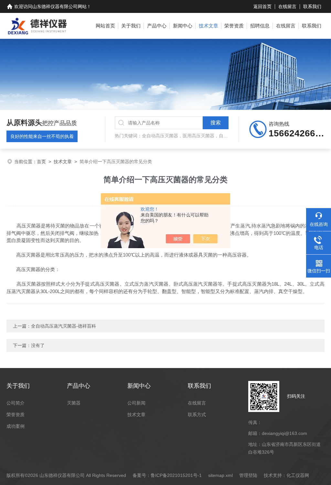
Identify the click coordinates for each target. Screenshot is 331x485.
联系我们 (312, 6)
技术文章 (208, 25)
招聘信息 (260, 25)
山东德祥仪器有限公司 (55, 6)
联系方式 (197, 414)
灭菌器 (73, 403)
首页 (41, 161)
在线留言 (287, 6)
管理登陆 (248, 475)
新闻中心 (182, 25)
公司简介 (15, 403)
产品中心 (156, 25)
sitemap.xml (220, 475)
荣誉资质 (234, 25)
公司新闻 (136, 403)
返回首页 (262, 6)
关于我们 (131, 25)
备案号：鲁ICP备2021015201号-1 (167, 475)
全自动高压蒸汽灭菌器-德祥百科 (63, 326)
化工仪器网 (297, 475)
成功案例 (15, 426)
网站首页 (105, 25)
